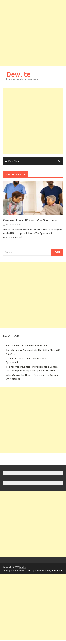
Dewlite (18, 74)
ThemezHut (57, 570)
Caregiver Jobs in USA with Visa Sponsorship (30, 220)
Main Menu (13, 160)
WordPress (27, 570)
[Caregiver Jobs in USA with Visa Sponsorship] (33, 197)
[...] (20, 236)
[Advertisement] (33, 33)
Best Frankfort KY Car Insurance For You (26, 345)
